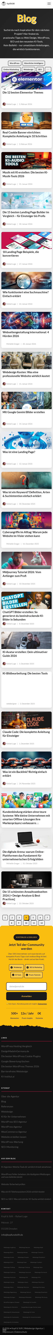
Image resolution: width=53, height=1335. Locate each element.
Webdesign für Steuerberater (12, 1312)
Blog (3, 1101)
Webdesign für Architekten (11, 1322)
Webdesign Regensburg (10, 1292)
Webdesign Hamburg (9, 1272)
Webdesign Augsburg (9, 1247)
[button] (4, 1330)
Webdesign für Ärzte (29, 1312)
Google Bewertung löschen (15, 1061)
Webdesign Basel (38, 1247)
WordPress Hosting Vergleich (16, 1046)
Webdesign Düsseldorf (39, 1257)
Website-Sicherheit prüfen (13, 1184)
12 (43, 922)
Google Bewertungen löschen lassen (31, 1307)
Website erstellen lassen (13, 1136)
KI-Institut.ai (7, 1076)
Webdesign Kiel (23, 1277)
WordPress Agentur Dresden (11, 1302)
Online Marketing (12, 69)
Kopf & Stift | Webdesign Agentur (27, 1328)
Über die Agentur (10, 1096)
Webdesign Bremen (22, 1252)
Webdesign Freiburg (24, 1267)
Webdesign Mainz (9, 1287)
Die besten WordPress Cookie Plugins (21, 1056)
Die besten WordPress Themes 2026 (20, 1066)
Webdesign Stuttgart (9, 1297)
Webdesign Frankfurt (36, 1262)
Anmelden (26, 996)
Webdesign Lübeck (23, 1282)
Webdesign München (23, 1287)
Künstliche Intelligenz (34, 63)
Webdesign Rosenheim (41, 1292)
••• (48, 69)
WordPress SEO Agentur (14, 1121)
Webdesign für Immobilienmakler (32, 1317)
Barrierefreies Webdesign (14, 1071)
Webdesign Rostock (25, 1292)
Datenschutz (42, 1004)
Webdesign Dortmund (41, 1272)
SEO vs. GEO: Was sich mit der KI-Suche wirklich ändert (26, 1199)
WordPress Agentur (11, 1126)
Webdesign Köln (36, 1277)
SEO (41, 69)
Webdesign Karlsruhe (10, 1277)
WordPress (15, 63)
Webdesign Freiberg (9, 1267)
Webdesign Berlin (8, 1252)
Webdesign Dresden (23, 1257)
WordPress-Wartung (12, 1141)
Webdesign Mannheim (38, 1282)
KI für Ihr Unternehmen (13, 1116)
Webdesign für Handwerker (11, 1317)
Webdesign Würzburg (41, 1297)
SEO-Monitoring (9, 1146)
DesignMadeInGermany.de (15, 1051)
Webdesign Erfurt (8, 1262)
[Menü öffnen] (49, 3)
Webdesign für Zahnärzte (11, 1307)
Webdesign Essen (22, 1262)
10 (27, 922)
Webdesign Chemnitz (37, 1252)
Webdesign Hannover (25, 1272)
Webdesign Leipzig (9, 1282)
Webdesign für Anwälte (29, 1302)
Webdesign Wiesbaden (25, 1297)
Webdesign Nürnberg (38, 1287)
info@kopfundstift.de (12, 1234)
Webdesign (29, 69)
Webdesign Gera (37, 1267)
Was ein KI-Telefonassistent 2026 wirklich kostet (22, 1191)
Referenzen (7, 1106)
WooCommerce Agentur (14, 1131)
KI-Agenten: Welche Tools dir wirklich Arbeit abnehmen (26, 1167)
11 (35, 922)
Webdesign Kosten (9, 1257)
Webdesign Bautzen (24, 1247)
